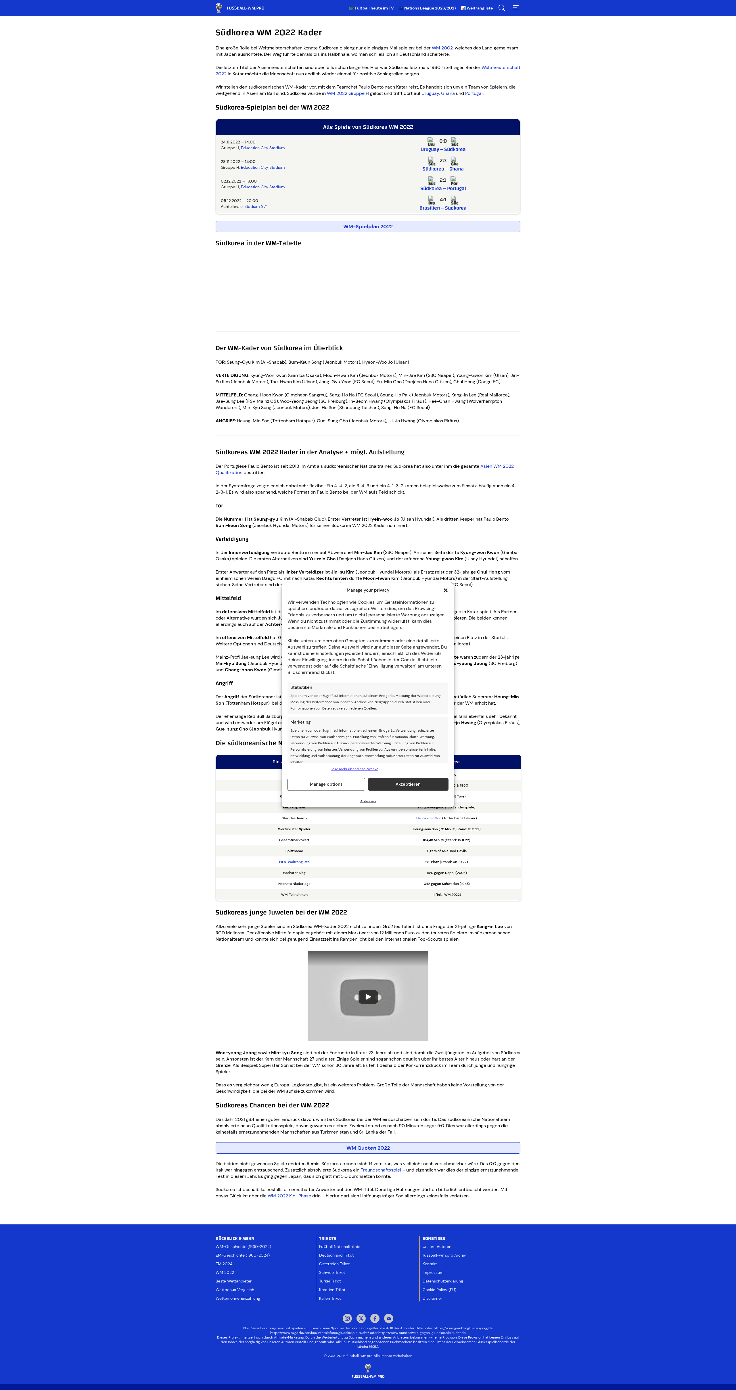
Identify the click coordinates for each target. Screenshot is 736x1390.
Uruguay (430, 93)
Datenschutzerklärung (443, 1281)
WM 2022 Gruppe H (348, 93)
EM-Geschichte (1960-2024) (243, 1255)
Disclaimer (432, 1298)
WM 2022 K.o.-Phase (289, 1196)
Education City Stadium (263, 147)
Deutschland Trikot (336, 1255)
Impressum (433, 1272)
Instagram (347, 1319)
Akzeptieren (408, 784)
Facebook (374, 1319)
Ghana (448, 93)
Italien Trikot (330, 1298)
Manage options (326, 784)
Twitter (361, 1319)
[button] (445, 590)
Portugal (474, 93)
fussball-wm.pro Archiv (444, 1255)
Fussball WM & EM (244, 8)
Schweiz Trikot (332, 1272)
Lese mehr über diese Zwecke (354, 768)
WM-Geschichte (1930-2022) (243, 1246)
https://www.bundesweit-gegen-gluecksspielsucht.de (422, 1332)
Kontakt (430, 1263)
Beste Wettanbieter (234, 1281)
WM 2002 (442, 48)
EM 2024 (224, 1263)
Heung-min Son (428, 818)
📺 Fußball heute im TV (371, 8)
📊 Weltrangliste (477, 8)
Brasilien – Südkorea (443, 208)
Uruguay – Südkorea (443, 149)
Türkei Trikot (330, 1281)
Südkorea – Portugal (443, 188)
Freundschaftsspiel (381, 1170)
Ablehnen (368, 801)
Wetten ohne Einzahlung (238, 1298)
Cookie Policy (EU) (439, 1289)
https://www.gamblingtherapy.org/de (463, 1328)
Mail (388, 1319)
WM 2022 (225, 1272)
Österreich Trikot (334, 1263)
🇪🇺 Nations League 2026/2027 (427, 8)
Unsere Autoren (437, 1246)
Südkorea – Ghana (443, 169)
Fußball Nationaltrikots (339, 1246)
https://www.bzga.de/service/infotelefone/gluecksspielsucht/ (319, 1332)
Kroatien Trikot (332, 1289)
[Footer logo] (368, 1371)
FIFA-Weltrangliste (294, 862)
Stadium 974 (256, 206)
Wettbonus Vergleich (235, 1289)
